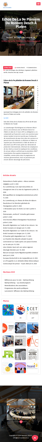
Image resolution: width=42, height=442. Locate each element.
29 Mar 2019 (8, 67)
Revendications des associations (16, 285)
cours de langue (24, 37)
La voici (6, 118)
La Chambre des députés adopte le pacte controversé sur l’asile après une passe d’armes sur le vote (20, 241)
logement (28, 70)
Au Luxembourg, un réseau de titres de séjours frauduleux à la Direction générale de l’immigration (19, 203)
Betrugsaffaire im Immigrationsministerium (18, 195)
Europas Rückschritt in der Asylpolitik (16, 258)
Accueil (9, 37)
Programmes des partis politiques (16, 288)
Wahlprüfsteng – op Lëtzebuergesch (17, 283)
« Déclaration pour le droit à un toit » (16, 209)
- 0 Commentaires (31, 67)
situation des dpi (13, 72)
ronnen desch (20, 67)
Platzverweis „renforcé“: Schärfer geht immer (19, 214)
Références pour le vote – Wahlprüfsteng (19, 280)
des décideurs (20, 70)
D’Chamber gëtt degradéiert (13, 236)
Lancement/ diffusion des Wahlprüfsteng (19, 291)
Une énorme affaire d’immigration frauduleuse (19, 220)
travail (21, 72)
